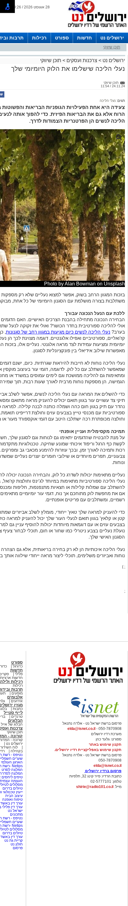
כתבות (18, 709)
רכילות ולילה (11, 681)
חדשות (84, 37)
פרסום (17, 848)
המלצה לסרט (12, 769)
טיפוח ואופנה (12, 799)
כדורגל (18, 666)
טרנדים (17, 716)
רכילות (39, 37)
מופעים (17, 693)
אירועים (17, 701)
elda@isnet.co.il (81, 728)
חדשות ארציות (11, 678)
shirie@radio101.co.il (94, 787)
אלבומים (15, 697)
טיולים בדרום (12, 788)
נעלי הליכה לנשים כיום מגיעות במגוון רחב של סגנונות (58, 332)
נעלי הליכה (108, 100)
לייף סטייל (13, 712)
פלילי (19, 674)
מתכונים (16, 814)
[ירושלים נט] (86, 684)
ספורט (62, 37)
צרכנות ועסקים (81, 60)
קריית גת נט (13, 840)
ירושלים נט (112, 37)
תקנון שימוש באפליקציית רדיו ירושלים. (87, 750)
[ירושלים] (95, 28)
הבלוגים (15, 720)
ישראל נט (15, 810)
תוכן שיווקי (111, 47)
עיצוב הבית (14, 796)
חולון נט (16, 844)
